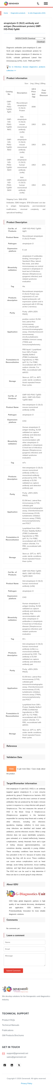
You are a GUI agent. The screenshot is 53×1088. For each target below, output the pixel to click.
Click (11, 769)
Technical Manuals (10, 1025)
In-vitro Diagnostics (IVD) (36, 13)
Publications (7, 1030)
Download (41, 42)
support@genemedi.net (17, 1053)
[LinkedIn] (12, 1065)
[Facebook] (4, 1065)
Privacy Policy (26, 1083)
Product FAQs (8, 1020)
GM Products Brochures (13, 1035)
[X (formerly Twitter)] (19, 1065)
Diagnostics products (18, 13)
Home (6, 13)
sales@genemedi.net (16, 1057)
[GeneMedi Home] (26, 989)
